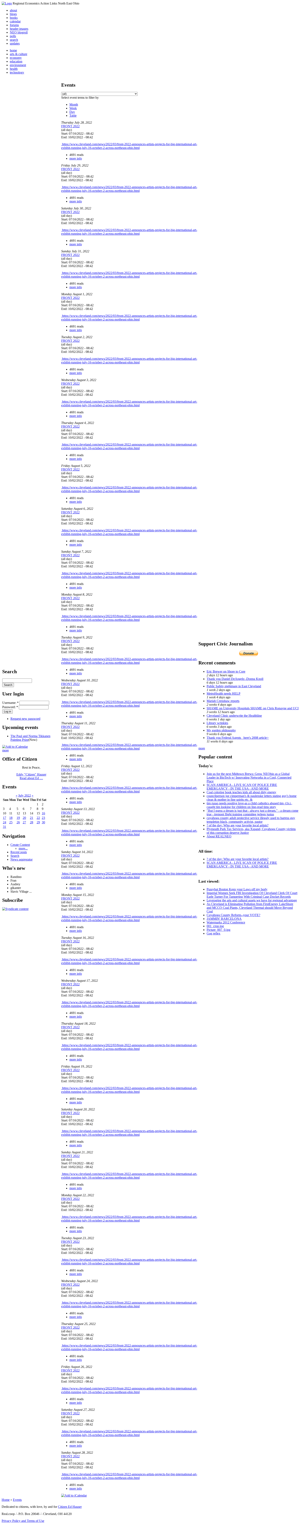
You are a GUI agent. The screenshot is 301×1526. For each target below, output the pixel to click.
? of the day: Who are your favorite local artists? (237, 825)
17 (4, 817)
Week (73, 108)
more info (75, 158)
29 (38, 822)
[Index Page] (7, 3)
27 (24, 822)
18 (10, 817)
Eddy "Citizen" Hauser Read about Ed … (31, 776)
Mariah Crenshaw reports (223, 701)
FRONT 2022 (70, 126)
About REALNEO (219, 836)
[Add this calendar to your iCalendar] (15, 746)
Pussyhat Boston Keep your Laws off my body (237, 889)
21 (31, 817)
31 (4, 826)
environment (18, 65)
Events (17, 1499)
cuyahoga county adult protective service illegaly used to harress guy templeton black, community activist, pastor (251, 819)
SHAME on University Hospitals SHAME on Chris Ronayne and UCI (253, 708)
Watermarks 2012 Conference (226, 922)
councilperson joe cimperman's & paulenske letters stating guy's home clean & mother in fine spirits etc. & (251, 797)
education (16, 61)
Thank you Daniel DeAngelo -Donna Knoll (235, 679)
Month (73, 104)
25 (10, 822)
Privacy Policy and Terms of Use (23, 1521)
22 (38, 817)
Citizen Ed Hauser (70, 1506)
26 (18, 822)
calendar (15, 21)
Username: (10, 702)
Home (6, 1499)
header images (19, 28)
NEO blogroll (19, 32)
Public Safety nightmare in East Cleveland (234, 686)
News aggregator (21, 859)
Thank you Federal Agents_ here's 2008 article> (238, 737)
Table (73, 115)
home (13, 50)
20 (24, 817)
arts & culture (18, 54)
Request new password (25, 718)
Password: (10, 707)
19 (18, 817)
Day (72, 112)
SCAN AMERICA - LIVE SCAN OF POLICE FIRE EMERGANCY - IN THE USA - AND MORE (242, 786)
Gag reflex (213, 933)
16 (43, 813)
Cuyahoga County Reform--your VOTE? (233, 915)
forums (14, 25)
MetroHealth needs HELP (223, 693)
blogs (13, 14)
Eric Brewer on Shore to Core (226, 671)
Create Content (20, 844)
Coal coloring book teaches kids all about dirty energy (241, 792)
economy (16, 57)
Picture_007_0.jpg (218, 929)
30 (43, 822)
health (14, 68)
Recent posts (18, 852)
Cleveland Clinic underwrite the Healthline (234, 715)
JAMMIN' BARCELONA (224, 918)
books (14, 17)
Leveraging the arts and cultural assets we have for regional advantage (252, 900)
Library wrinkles (217, 723)
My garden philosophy (221, 730)
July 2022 (24, 795)
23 (43, 817)
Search (14, 855)
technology (17, 72)
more (5, 750)
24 (4, 822)
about (13, 10)
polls (13, 36)
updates (15, 43)
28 (31, 822)
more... (23, 848)
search (14, 39)
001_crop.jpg (215, 926)
